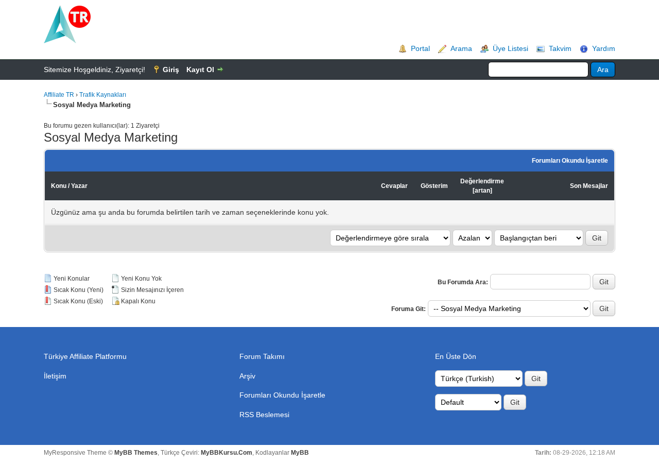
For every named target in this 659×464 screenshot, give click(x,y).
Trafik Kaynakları (102, 94)
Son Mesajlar (589, 186)
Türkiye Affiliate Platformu (85, 356)
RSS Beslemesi (264, 414)
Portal (420, 48)
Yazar (79, 186)
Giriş (171, 69)
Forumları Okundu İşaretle (570, 160)
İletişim (55, 376)
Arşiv (247, 376)
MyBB (300, 452)
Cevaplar (394, 186)
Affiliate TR (59, 94)
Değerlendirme (482, 181)
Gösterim (434, 186)
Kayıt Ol (200, 69)
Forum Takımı (262, 356)
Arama (461, 48)
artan (482, 190)
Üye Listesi (510, 48)
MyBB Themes (136, 452)
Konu (58, 186)
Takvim (560, 48)
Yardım (603, 48)
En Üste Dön (455, 356)
